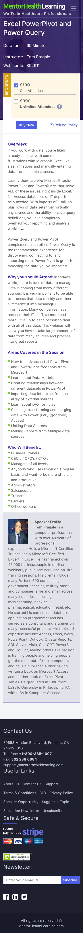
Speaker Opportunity (21, 801)
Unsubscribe (52, 810)
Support (51, 784)
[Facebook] (6, 897)
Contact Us (31, 784)
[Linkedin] (15, 897)
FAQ (42, 793)
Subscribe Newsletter (21, 810)
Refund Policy (66, 125)
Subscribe (70, 880)
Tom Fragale (39, 57)
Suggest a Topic (55, 801)
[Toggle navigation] (73, 8)
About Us (11, 784)
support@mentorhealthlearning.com (33, 765)
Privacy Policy (61, 793)
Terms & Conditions (19, 793)
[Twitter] (24, 897)
